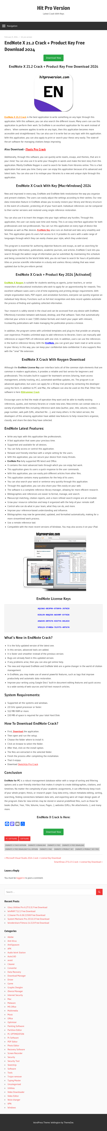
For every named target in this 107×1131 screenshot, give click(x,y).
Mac (9, 999)
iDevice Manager (15, 991)
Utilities (11, 1088)
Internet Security (15, 995)
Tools (10, 1072)
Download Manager (17, 975)
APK (9, 948)
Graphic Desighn (15, 987)
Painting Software (16, 1026)
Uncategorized (14, 1084)
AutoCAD (12, 956)
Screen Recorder (15, 1053)
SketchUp (12, 1065)
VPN (9, 1103)
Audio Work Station (17, 952)
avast (10, 960)
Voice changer (14, 1099)
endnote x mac (46, 849)
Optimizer (12, 1022)
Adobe (10, 937)
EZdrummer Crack (30, 392)
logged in (20, 877)
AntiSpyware (13, 944)
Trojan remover (15, 1076)
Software (24, 839)
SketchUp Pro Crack (28, 764)
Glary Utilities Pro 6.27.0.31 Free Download (27, 907)
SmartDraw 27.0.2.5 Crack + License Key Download (77, 861)
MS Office (12, 1006)
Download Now (53, 57)
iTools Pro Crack (35, 149)
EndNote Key (43, 230)
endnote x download (37, 845)
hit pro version (26, 37)
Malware (12, 1003)
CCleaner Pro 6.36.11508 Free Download (26, 915)
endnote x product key (63, 849)
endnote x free (54, 845)
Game (10, 983)
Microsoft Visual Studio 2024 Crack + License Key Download (33, 858)
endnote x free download (73, 845)
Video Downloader (16, 1092)
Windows (12, 1107)
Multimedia (13, 1010)
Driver (10, 979)
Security (11, 1057)
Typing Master (14, 1080)
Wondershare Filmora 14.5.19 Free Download (28, 922)
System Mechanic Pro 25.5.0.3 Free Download (28, 918)
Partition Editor (15, 1030)
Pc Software (11, 839)
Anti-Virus (12, 941)
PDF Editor (12, 1041)
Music (10, 1014)
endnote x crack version (15, 845)
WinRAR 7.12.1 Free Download (21, 911)
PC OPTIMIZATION (16, 1034)
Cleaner (11, 964)
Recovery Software (16, 1049)
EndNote (49, 343)
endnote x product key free (87, 849)
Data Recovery (14, 972)
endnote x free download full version (21, 849)
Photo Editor (13, 1045)
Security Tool (13, 1061)
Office (10, 1018)
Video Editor (13, 1096)
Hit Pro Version (53, 8)
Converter (12, 968)
